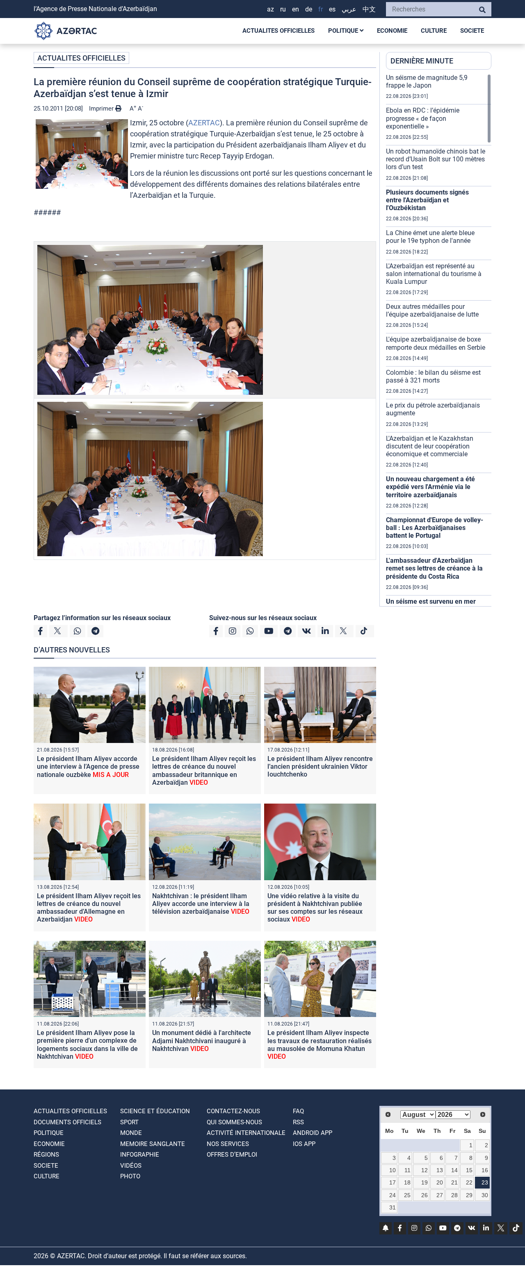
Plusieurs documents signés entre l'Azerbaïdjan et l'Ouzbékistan (427, 200)
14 (454, 1170)
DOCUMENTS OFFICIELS (67, 1122)
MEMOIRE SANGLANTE (152, 1144)
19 (424, 1182)
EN (295, 9)
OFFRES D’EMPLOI (232, 1154)
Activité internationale (246, 1133)
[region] (438, 340)
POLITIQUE (344, 30)
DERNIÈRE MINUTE (421, 61)
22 (469, 1182)
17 (392, 1182)
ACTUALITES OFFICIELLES (278, 30)
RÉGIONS (46, 1154)
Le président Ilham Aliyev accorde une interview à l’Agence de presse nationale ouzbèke (88, 766)
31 (392, 1207)
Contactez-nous (233, 1111)
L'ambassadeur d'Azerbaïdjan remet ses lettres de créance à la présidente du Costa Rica (434, 568)
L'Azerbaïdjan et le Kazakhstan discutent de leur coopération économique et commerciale (429, 446)
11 (407, 1170)
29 (469, 1195)
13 (439, 1170)
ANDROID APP (312, 1133)
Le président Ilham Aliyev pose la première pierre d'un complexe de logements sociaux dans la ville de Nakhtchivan (87, 1044)
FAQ (298, 1111)
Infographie (139, 1154)
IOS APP (304, 1144)
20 (439, 1182)
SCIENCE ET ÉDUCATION (155, 1111)
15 (469, 1170)
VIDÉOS (131, 1165)
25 (407, 1195)
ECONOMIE (392, 30)
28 (454, 1195)
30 (485, 1195)
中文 (369, 9)
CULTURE (434, 30)
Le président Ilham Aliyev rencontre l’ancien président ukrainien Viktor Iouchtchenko (320, 766)
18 (407, 1182)
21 (454, 1182)
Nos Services (228, 1144)
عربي (349, 9)
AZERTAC (204, 122)
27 (439, 1195)
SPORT (129, 1122)
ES (332, 9)
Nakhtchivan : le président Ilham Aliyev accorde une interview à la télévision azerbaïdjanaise (200, 903)
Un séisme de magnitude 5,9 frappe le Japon (427, 81)
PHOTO (130, 1176)
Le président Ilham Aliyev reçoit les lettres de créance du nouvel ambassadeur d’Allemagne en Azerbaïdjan (89, 908)
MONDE (131, 1133)
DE (308, 9)
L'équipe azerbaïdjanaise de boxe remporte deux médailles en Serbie (435, 343)
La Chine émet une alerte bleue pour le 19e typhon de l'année (430, 237)
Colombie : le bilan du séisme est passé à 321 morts (433, 376)
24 (392, 1195)
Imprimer (102, 108)
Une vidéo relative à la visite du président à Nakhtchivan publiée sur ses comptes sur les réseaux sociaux (315, 908)
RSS (298, 1122)
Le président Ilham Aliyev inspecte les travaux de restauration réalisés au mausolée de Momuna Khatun (319, 1044)
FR (320, 9)
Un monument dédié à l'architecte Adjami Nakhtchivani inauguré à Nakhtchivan (201, 1040)
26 (424, 1195)
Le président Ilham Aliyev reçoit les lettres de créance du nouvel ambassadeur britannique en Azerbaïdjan (204, 770)
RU (283, 9)
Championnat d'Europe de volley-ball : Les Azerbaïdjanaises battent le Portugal (434, 527)
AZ (270, 9)
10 (392, 1170)
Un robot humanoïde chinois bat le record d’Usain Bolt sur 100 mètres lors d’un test (435, 159)
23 (485, 1182)
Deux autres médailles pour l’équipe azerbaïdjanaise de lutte (432, 310)
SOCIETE (472, 30)
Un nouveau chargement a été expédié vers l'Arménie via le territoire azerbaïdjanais (430, 486)
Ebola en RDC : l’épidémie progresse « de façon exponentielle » (422, 118)
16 (485, 1170)
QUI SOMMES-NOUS (234, 1122)
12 (424, 1170)
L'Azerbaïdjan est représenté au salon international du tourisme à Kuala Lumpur (434, 273)
